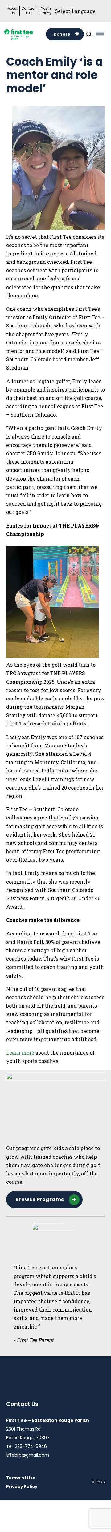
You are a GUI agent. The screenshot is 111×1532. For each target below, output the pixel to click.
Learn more (20, 1052)
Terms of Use (20, 1478)
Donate (62, 34)
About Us (13, 10)
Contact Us (28, 10)
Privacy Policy (21, 1486)
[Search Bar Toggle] (89, 34)
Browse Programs (39, 1199)
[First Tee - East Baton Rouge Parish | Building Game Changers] (26, 34)
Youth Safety (45, 10)
